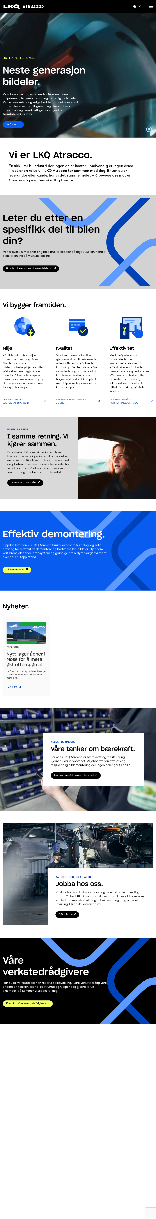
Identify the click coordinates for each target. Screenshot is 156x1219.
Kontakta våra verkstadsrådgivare (26, 1003)
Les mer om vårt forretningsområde (124, 401)
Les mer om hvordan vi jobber (71, 401)
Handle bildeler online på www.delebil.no (29, 268)
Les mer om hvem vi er (24, 482)
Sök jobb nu (66, 914)
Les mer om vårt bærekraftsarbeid (16, 401)
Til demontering (15, 570)
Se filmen (11, 124)
